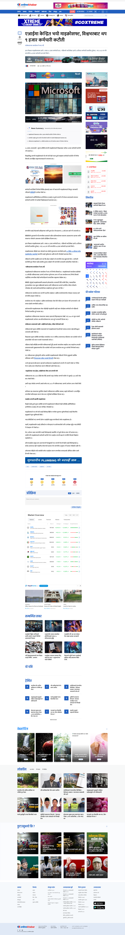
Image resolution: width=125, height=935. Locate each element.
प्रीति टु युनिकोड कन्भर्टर (68, 915)
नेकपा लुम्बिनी (70, 15)
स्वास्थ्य (90, 11)
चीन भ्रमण (34, 15)
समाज (18, 890)
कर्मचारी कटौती (34, 467)
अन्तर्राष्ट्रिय (19, 907)
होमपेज (19, 12)
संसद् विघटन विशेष (82, 895)
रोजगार (34, 895)
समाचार (24, 12)
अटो (33, 900)
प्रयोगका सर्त (96, 893)
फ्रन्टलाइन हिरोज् (66, 913)
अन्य (60, 12)
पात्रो (73, 11)
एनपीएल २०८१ (51, 890)
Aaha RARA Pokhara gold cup (54, 899)
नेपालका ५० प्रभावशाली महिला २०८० (68, 898)
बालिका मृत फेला (24, 15)
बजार (34, 890)
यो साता (38, 769)
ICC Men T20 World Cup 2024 (54, 893)
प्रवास (18, 904)
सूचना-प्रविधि (35, 902)
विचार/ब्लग (19, 893)
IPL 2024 (50, 896)
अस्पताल (61, 15)
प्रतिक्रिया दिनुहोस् (76, 507)
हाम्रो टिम (95, 890)
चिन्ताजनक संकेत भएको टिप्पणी (43, 358)
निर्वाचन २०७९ (81, 902)
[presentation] (77, 585)
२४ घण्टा (32, 769)
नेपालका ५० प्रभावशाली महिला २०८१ (68, 895)
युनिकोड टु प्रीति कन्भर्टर (68, 918)
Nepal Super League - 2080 (53, 903)
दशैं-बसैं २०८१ (81, 912)
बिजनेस (30, 12)
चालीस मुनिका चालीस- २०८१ (69, 908)
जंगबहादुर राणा (52, 15)
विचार (50, 12)
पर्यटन (34, 893)
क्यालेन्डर (90, 263)
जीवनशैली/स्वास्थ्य (21, 902)
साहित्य (18, 895)
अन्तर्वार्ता (19, 897)
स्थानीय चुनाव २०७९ (82, 900)
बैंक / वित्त (35, 897)
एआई (27, 467)
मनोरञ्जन (44, 12)
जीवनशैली (37, 12)
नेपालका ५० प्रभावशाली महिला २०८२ (68, 891)
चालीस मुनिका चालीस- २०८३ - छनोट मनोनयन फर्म (69, 902)
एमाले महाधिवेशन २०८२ (83, 907)
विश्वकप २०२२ (81, 909)
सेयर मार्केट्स (81, 11)
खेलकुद (55, 12)
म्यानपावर (42, 15)
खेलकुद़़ (19, 900)
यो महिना (44, 769)
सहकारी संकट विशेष (82, 890)
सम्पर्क (95, 900)
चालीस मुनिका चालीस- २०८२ (69, 906)
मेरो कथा (65, 910)
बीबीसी (32, 192)
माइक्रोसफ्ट (42, 467)
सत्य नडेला (48, 467)
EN (95, 12)
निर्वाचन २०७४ (81, 897)
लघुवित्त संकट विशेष (82, 893)
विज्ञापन (95, 895)
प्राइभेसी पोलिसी (97, 897)
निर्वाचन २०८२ (81, 904)
